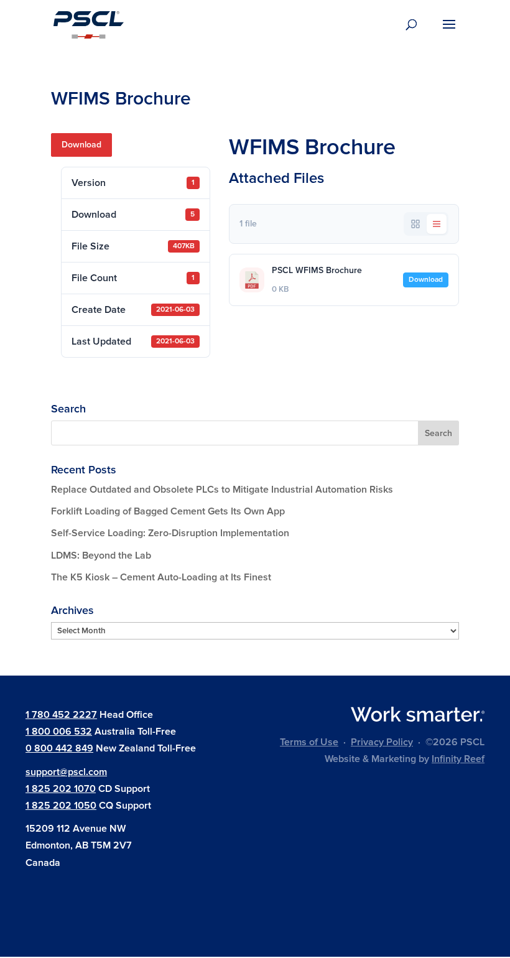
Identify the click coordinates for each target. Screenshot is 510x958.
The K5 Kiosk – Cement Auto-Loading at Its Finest (161, 577)
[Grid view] (415, 224)
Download (81, 144)
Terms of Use (309, 742)
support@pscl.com (66, 772)
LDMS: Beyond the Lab (101, 555)
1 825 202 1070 (61, 789)
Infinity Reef (458, 759)
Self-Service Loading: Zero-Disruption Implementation (170, 533)
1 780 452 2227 (61, 715)
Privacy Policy (382, 742)
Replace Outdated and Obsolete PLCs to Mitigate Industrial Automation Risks (222, 489)
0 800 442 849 (59, 748)
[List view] (437, 224)
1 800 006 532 (59, 731)
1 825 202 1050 (61, 805)
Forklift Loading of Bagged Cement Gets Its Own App (168, 511)
